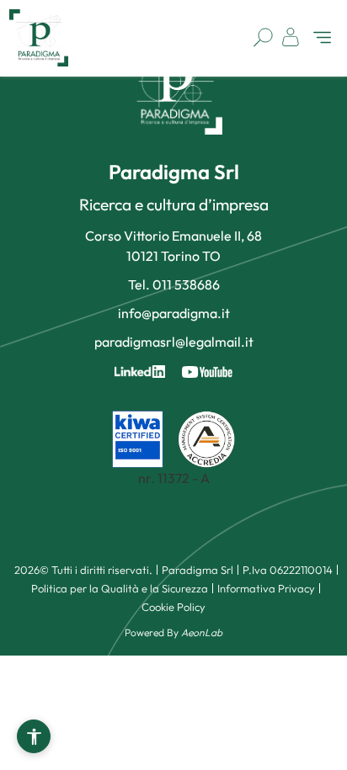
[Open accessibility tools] (34, 736)
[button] (322, 39)
